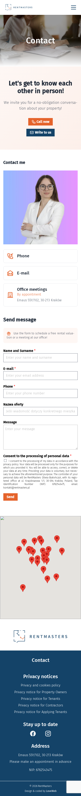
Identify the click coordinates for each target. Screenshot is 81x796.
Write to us (43, 132)
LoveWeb (51, 791)
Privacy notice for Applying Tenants (40, 712)
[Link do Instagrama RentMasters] (48, 733)
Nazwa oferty (13, 404)
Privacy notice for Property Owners (40, 692)
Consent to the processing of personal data (37, 456)
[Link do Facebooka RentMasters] (33, 733)
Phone (9, 386)
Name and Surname (19, 351)
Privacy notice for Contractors (40, 705)
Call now (43, 122)
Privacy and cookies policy (40, 685)
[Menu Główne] (73, 7)
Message (10, 422)
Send (10, 497)
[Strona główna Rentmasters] (40, 636)
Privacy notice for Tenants (40, 699)
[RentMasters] (18, 7)
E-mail (9, 369)
